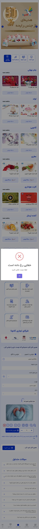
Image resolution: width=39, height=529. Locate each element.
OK (19, 276)
